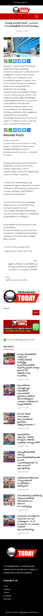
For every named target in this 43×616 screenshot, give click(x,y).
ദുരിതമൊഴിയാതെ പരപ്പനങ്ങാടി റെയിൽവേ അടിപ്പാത (28, 482)
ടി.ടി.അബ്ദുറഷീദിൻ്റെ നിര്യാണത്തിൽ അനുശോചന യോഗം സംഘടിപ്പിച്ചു (29, 501)
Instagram (7, 596)
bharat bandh (17, 251)
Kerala (14, 247)
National (21, 247)
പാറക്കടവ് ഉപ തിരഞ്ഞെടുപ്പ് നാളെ (17, 183)
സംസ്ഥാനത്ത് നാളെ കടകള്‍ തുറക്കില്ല (19, 202)
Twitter (6, 593)
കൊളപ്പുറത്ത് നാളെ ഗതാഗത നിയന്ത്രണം (20, 163)
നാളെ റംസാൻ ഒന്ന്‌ (11, 141)
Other (27, 247)
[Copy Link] (5, 61)
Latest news (27, 251)
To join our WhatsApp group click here (21, 340)
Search (6, 308)
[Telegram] (19, 61)
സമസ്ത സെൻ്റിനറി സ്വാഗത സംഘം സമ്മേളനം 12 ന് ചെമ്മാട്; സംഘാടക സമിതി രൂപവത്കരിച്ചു (28, 523)
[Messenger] (24, 61)
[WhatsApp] (10, 61)
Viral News (22, 612)
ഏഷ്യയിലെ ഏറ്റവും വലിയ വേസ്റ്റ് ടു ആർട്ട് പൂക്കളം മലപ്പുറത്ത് (28, 438)
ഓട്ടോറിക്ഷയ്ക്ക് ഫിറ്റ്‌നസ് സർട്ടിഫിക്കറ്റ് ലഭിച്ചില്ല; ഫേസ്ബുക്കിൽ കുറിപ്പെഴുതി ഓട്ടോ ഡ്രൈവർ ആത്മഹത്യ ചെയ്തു (28, 365)
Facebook (7, 589)
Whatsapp (7, 599)
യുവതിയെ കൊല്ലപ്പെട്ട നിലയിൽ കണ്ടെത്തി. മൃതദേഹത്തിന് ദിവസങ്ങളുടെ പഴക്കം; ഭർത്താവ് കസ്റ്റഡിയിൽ (27, 395)
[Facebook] (15, 61)
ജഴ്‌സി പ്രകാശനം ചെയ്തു (16, 278)
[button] (4, 16)
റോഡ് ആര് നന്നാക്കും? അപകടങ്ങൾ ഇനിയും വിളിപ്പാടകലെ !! (26, 419)
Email (5, 586)
